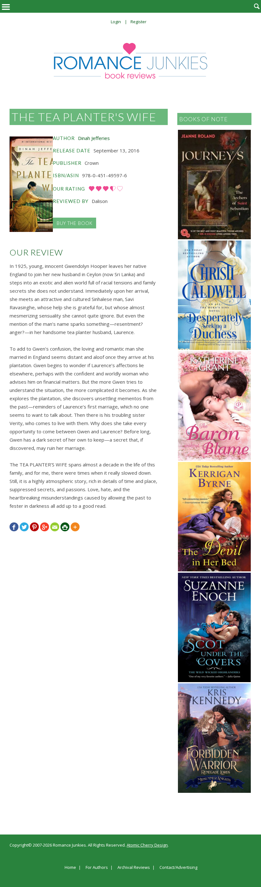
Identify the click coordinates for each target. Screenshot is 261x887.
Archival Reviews (133, 867)
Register (138, 21)
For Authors (97, 867)
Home (70, 867)
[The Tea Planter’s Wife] (31, 184)
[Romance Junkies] (130, 61)
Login (116, 21)
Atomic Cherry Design (147, 845)
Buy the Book (74, 223)
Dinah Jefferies (94, 138)
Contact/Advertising (178, 867)
